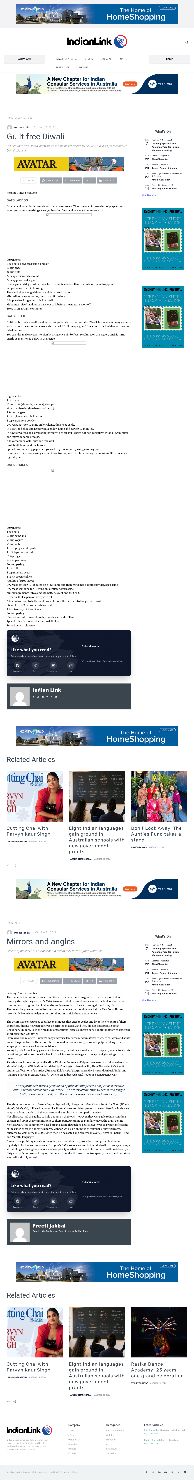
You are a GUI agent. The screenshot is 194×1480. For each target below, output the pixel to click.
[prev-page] (9, 866)
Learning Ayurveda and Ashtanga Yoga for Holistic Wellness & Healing (165, 147)
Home (10, 118)
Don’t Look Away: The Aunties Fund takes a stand (156, 834)
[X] (51, 696)
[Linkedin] (42, 696)
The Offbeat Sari (160, 159)
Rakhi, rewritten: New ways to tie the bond (164, 1430)
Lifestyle (20, 118)
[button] (186, 42)
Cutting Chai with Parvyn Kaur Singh (161, 1440)
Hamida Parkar (139, 847)
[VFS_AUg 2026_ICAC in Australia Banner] (97, 84)
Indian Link (21, 127)
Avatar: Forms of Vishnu (164, 168)
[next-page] (14, 866)
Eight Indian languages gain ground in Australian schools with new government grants (97, 839)
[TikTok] (172, 1472)
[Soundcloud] (47, 696)
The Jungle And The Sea (164, 188)
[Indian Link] (97, 42)
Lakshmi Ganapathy (17, 841)
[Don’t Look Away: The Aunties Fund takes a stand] (159, 796)
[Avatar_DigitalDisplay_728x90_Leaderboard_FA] (69, 164)
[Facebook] (34, 696)
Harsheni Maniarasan (80, 859)
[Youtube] (56, 696)
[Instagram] (38, 696)
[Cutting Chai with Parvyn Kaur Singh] (35, 796)
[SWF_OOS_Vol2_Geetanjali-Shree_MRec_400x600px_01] (163, 239)
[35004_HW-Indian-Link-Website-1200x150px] (97, 14)
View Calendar (149, 194)
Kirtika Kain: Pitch (161, 179)
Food (30, 118)
